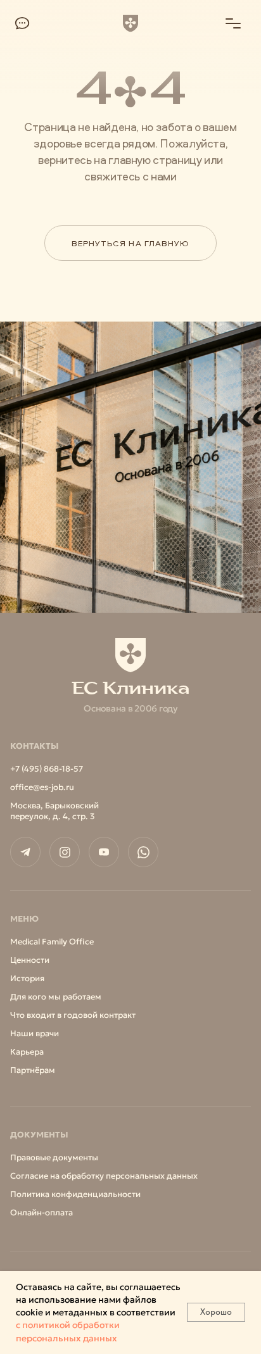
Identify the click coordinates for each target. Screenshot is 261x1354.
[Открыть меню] (233, 23)
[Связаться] (22, 23)
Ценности (29, 960)
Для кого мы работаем (55, 996)
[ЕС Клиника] (130, 23)
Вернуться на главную (130, 243)
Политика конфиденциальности (75, 1194)
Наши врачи (34, 1033)
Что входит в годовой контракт (73, 1015)
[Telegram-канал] (25, 852)
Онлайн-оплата (41, 1212)
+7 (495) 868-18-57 (46, 768)
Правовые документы (54, 1157)
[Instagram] (64, 852)
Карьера (27, 1051)
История (27, 978)
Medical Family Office (52, 941)
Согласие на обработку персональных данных (104, 1175)
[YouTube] (104, 852)
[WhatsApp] (143, 852)
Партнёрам (32, 1070)
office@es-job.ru (42, 787)
